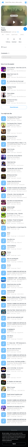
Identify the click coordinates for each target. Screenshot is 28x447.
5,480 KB (7, 34)
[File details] (14, 69)
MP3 (3, 34)
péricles (22, 34)
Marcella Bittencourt (6, 32)
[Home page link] (2, 2)
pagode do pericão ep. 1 (15, 34)
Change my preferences (7, 440)
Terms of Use (14, 430)
